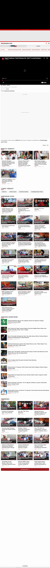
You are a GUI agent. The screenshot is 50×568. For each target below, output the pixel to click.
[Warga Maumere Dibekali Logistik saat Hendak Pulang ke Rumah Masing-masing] (41, 405)
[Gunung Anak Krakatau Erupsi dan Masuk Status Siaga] (8, 422)
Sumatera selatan (9, 91)
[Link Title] (2, 85)
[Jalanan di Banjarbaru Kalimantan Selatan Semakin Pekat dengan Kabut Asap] (8, 439)
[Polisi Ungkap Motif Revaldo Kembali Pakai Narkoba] (4, 361)
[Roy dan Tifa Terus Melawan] (25, 405)
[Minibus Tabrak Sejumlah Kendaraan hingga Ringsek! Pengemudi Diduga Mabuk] (25, 422)
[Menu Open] (49, 43)
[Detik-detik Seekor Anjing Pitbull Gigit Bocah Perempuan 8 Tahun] (41, 455)
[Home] (6, 43)
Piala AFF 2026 (44, 49)
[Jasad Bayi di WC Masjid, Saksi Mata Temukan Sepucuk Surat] (8, 455)
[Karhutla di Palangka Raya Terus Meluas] (8, 405)
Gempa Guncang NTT (36, 49)
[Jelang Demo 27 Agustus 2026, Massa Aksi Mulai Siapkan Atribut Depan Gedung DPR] (4, 368)
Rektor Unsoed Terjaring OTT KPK (14, 49)
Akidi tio (18, 140)
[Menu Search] (46, 43)
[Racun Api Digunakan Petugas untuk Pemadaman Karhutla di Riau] (41, 439)
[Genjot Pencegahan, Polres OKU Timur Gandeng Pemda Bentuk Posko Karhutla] (8, 173)
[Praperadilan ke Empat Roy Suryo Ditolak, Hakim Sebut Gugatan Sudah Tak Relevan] (4, 376)
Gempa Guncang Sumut (26, 49)
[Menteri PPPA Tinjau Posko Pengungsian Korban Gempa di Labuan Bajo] (25, 455)
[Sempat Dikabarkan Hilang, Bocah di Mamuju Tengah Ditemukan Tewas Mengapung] (25, 439)
